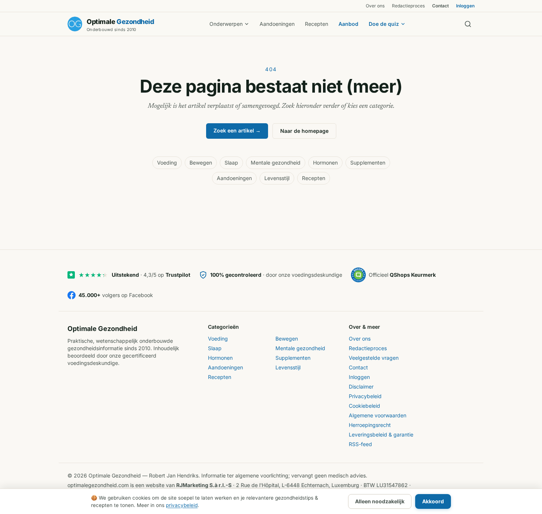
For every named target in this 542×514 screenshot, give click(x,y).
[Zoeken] (468, 24)
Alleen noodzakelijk (379, 501)
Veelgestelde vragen (374, 358)
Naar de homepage (304, 131)
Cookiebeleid (364, 406)
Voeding (167, 162)
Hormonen (325, 162)
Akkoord (433, 501)
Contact (440, 5)
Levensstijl (276, 178)
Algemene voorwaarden (377, 415)
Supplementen (367, 162)
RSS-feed (360, 444)
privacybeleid (182, 505)
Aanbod (348, 24)
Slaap (231, 162)
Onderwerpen (226, 24)
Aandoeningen (277, 24)
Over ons (375, 5)
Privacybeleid (365, 396)
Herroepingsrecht (370, 425)
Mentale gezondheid (275, 162)
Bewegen (201, 162)
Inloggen (465, 5)
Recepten (316, 24)
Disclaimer (361, 386)
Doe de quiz (384, 24)
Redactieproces (408, 5)
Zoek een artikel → (237, 130)
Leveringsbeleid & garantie (381, 434)
